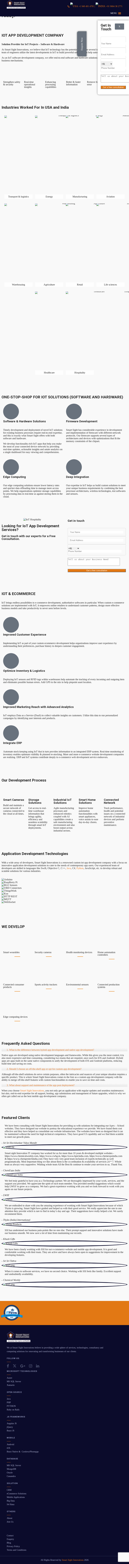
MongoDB (11, 1469)
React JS (10, 1430)
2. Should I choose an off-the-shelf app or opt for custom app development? (44, 1069)
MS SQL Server (14, 1381)
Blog (9, 1543)
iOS (8, 1448)
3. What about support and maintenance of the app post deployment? (41, 1085)
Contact (10, 1535)
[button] (113, 13)
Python (80, 868)
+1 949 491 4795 (86, 6)
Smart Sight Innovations (32, 1090)
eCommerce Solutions (16, 1493)
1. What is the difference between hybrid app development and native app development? (50, 1050)
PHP (9, 1402)
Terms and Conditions (16, 1550)
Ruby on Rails (13, 1410)
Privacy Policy (13, 1546)
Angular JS (12, 1423)
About (9, 1518)
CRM (9, 1490)
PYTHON (11, 1406)
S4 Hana (10, 1504)
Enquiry (10, 1539)
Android (10, 1444)
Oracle (10, 1472)
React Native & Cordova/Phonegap (23, 1451)
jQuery (10, 1427)
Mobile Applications (16, 1497)
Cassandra (11, 1476)
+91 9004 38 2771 (114, 6)
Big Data (11, 1501)
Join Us (10, 1522)
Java (69, 868)
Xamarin (10, 1385)
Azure (9, 1378)
